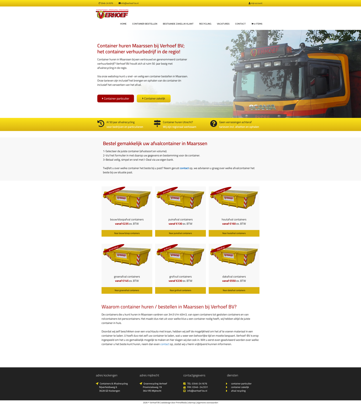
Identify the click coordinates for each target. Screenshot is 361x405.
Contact (240, 24)
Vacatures (223, 24)
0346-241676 (106, 3)
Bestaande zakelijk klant (178, 24)
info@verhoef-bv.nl (130, 3)
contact (184, 168)
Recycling (205, 24)
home (123, 24)
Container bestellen (144, 24)
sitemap (191, 402)
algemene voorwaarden (207, 402)
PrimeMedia (181, 402)
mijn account (256, 3)
